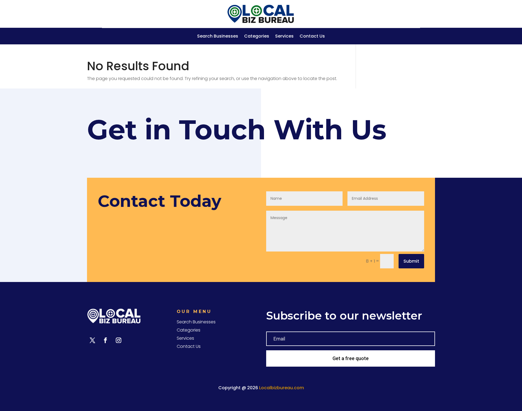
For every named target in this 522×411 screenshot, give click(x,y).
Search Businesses (217, 36)
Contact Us (312, 36)
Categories (256, 36)
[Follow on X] (92, 340)
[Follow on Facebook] (105, 340)
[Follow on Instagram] (118, 340)
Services (284, 36)
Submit (411, 261)
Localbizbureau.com (281, 388)
